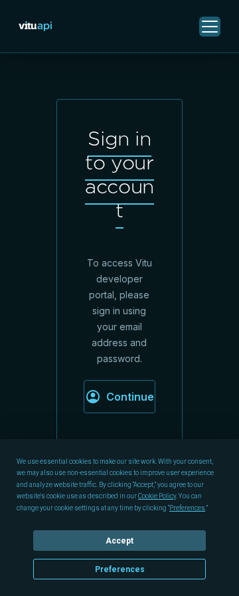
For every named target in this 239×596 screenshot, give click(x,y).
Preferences (120, 569)
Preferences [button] (187, 508)
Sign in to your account (119, 174)
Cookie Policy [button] (157, 496)
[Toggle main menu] (209, 27)
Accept (119, 541)
